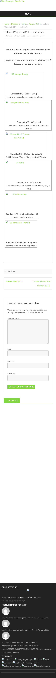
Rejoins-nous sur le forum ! (13, 601)
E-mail (10, 361)
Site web (11, 374)
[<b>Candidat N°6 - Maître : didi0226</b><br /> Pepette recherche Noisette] (8, 660)
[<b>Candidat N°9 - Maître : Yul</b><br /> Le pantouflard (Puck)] (38, 660)
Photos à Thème (19, 24)
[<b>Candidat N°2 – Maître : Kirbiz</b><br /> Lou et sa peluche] (46, 660)
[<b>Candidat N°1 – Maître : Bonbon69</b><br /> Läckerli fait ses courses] (25, 663)
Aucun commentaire (36, 36)
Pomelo (9, 36)
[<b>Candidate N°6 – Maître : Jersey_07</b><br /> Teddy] (24, 660)
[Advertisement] (28, 433)
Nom (9, 349)
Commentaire (13, 318)
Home (6, 24)
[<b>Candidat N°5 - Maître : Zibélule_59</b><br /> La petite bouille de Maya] (21, 202)
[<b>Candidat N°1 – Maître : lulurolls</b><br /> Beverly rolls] (42, 666)
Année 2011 (35, 24)
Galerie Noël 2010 (14, 281)
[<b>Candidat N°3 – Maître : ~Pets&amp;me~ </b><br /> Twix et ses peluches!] (28, 666)
